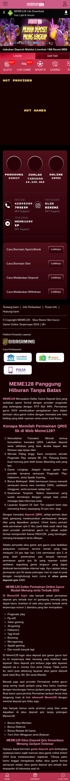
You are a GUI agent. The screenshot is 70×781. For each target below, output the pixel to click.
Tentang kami (11, 307)
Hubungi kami (11, 311)
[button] (63, 777)
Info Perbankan (32, 307)
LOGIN (17, 55)
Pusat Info (51, 307)
